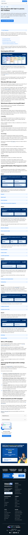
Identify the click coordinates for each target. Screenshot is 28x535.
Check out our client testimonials (7, 460)
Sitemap (7, 530)
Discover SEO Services (6, 435)
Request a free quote (4, 411)
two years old (6, 73)
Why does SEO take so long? (6, 40)
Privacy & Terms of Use (11, 530)
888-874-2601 (8, 493)
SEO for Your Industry (6, 419)
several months (10, 366)
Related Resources (5, 415)
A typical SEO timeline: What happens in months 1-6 (10, 43)
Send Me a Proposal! (21, 475)
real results (17, 287)
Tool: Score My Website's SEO (7, 20)
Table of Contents (4, 3)
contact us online (8, 47)
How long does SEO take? (6, 38)
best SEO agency (4, 190)
